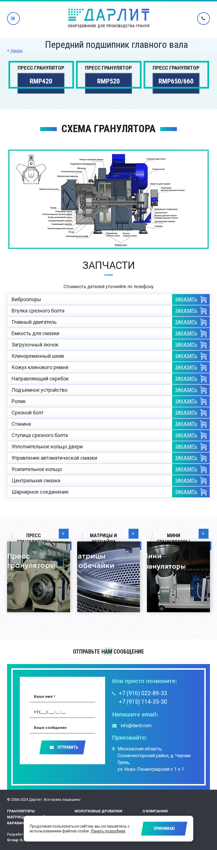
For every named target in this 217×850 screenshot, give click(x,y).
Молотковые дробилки (98, 811)
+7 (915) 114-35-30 (143, 701)
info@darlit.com (135, 725)
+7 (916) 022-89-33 (143, 693)
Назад (16, 50)
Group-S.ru (17, 840)
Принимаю (164, 828)
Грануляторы (21, 811)
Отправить (67, 747)
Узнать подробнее (108, 831)
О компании (155, 811)
